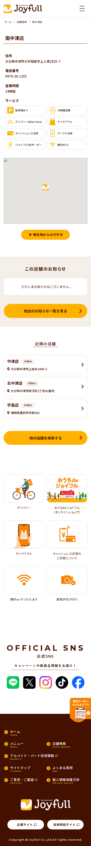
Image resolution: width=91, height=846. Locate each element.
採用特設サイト (64, 824)
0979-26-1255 (16, 76)
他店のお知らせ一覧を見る (45, 310)
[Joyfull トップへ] (23, 8)
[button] (45, 187)
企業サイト (25, 824)
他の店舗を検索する (45, 438)
